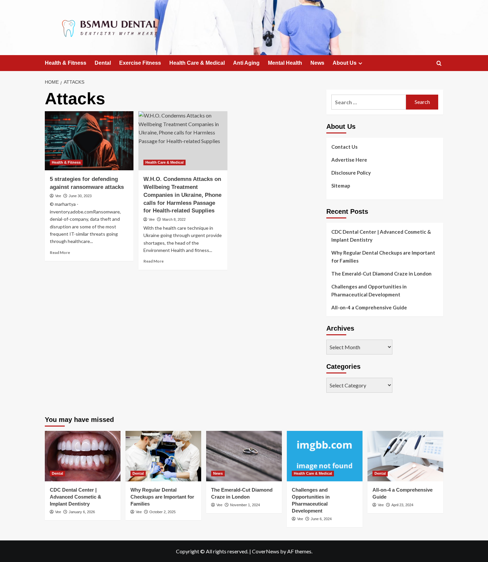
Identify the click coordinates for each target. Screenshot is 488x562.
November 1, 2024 (245, 505)
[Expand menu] (360, 63)
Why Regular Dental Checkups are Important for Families (383, 257)
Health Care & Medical (197, 63)
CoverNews (265, 551)
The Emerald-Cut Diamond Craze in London (381, 274)
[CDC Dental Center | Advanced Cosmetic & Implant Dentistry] (83, 456)
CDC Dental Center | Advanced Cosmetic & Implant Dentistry (381, 236)
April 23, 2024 (402, 505)
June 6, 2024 (321, 519)
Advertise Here (349, 160)
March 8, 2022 (174, 219)
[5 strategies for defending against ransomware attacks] (89, 140)
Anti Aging (246, 63)
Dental (103, 63)
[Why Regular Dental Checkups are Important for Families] (163, 456)
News (317, 63)
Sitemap (340, 186)
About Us (345, 63)
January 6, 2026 (82, 512)
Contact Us (344, 147)
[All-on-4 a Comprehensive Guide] (405, 456)
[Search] (439, 63)
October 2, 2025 (162, 512)
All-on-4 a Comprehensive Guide (369, 307)
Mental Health (285, 63)
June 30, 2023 (80, 196)
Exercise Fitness (140, 63)
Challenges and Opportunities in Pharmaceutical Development (369, 290)
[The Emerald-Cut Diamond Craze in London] (244, 456)
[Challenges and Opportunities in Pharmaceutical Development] (325, 456)
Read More (60, 252)
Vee (58, 196)
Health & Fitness (65, 63)
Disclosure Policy (351, 173)
